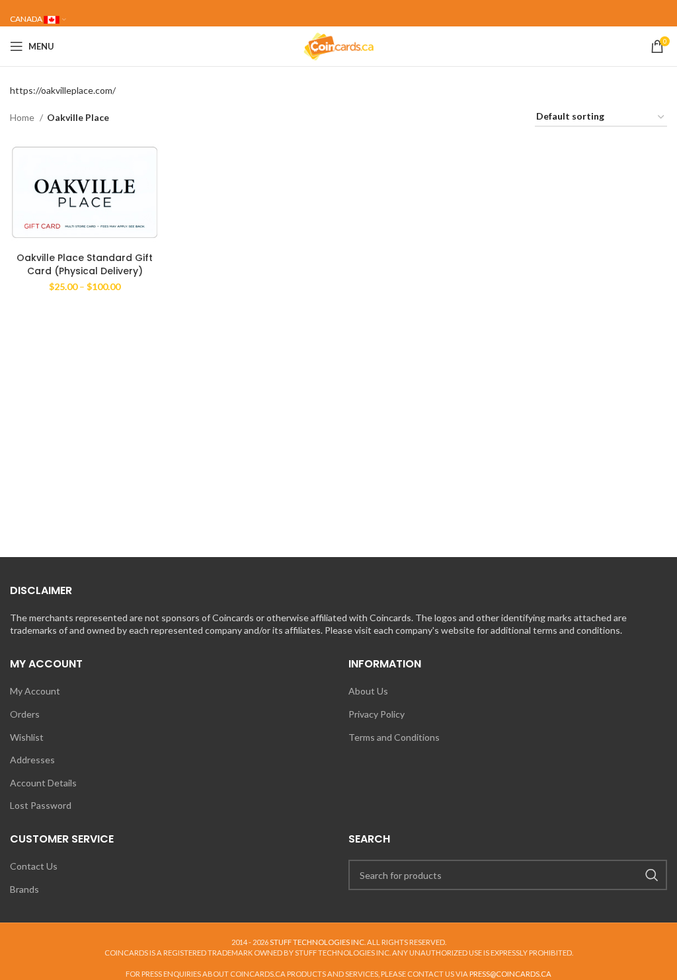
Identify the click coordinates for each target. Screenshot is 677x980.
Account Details (43, 782)
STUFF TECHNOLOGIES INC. (318, 942)
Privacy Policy (376, 714)
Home (23, 117)
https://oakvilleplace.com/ (63, 90)
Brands (24, 889)
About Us (368, 691)
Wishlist (27, 737)
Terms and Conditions (394, 737)
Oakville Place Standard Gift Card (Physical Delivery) (85, 264)
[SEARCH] (652, 875)
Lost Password (40, 805)
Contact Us (34, 866)
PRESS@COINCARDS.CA (510, 973)
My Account (35, 691)
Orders (25, 714)
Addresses (32, 759)
